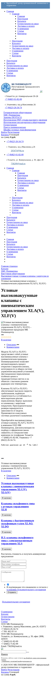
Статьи (10, 254)
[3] (6, 337)
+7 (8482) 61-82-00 (13, 99)
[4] (8, 337)
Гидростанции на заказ (17, 247)
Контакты (11, 256)
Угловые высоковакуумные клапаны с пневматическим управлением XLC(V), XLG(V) (17, 488)
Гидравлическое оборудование (18, 112)
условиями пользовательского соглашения (26, 589)
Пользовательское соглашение (16, 602)
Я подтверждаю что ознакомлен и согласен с (27, 588)
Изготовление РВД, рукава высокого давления (25, 120)
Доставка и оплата (15, 249)
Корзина (5, 135)
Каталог (5, 614)
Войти (4, 132)
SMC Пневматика (12, 115)
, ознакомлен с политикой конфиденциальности (16, 661)
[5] (10, 337)
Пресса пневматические (15, 127)
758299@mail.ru (18, 163)
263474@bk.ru (17, 150)
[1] (2, 337)
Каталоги (11, 244)
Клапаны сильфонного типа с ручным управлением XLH (18, 506)
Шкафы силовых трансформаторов (20, 130)
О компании (12, 251)
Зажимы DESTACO (13, 117)
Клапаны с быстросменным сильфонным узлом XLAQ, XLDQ (17, 523)
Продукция (12, 242)
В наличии (6, 340)
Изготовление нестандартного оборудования (24, 122)
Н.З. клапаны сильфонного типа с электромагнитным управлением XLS (17, 540)
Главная (10, 239)
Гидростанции (10, 125)
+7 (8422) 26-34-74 (13, 107)
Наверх (4, 654)
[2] (4, 337)
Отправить (12, 592)
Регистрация (13, 132)
